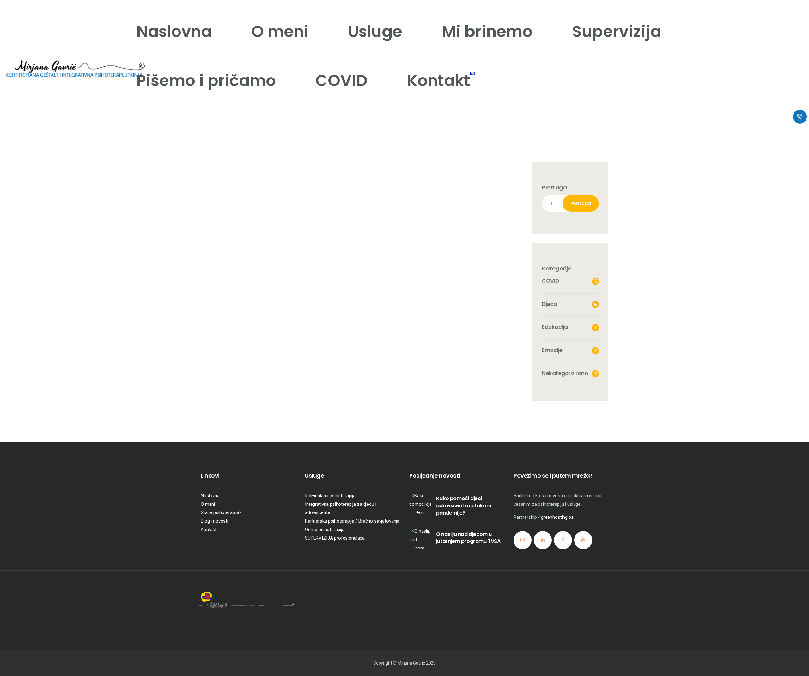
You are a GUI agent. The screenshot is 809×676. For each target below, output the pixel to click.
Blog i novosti (214, 521)
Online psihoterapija (324, 529)
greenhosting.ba (557, 517)
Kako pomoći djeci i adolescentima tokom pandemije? (463, 505)
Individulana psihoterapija (330, 496)
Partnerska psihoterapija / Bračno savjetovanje (352, 521)
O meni (208, 504)
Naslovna (210, 496)
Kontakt (208, 529)
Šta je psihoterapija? (221, 512)
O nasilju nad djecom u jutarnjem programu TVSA (468, 538)
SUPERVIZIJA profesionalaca (335, 538)
